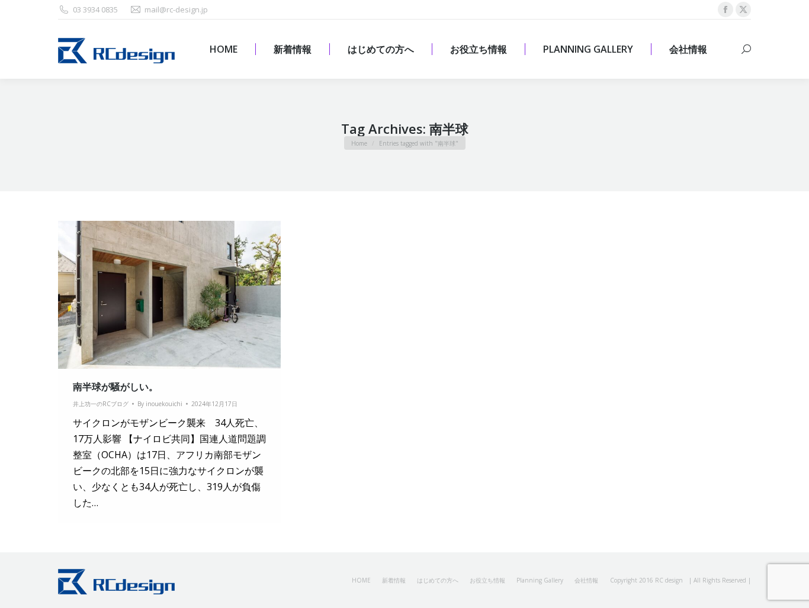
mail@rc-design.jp (176, 9)
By (159, 404)
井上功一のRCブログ (101, 404)
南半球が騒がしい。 (115, 386)
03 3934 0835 (95, 9)
